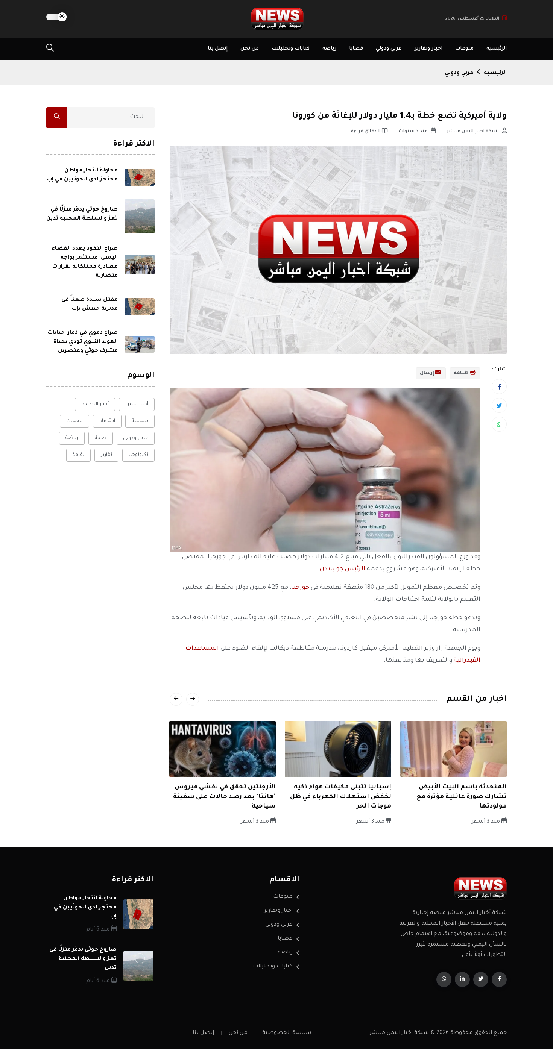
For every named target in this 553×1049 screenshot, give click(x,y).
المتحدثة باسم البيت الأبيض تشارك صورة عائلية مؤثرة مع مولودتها (462, 796)
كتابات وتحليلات (291, 49)
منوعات (464, 49)
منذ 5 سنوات (414, 131)
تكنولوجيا (138, 455)
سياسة (140, 421)
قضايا (356, 49)
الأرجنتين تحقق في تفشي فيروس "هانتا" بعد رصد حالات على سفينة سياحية (224, 796)
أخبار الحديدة (95, 404)
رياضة (329, 49)
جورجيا (300, 587)
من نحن (249, 49)
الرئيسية (496, 49)
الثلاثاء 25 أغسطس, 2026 (472, 19)
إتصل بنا (218, 49)
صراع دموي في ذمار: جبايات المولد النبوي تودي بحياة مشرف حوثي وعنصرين (83, 342)
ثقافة (78, 455)
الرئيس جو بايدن (342, 569)
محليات (74, 421)
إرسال (427, 373)
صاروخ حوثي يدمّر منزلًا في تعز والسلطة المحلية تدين (83, 959)
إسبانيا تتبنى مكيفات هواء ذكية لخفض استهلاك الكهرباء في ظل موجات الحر (340, 796)
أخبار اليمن (136, 404)
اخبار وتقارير (428, 49)
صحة (100, 438)
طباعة (462, 373)
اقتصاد (107, 421)
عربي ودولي (389, 49)
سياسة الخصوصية (286, 1033)
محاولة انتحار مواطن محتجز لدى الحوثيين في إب (85, 908)
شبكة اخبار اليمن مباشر (473, 131)
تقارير (106, 455)
